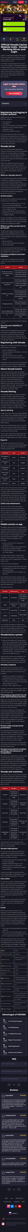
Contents (17, 1201)
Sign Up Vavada (14, 93)
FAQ (23, 1201)
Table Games (19, 1198)
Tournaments (7, 1201)
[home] (4, 2)
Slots (6, 1198)
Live (12, 1198)
